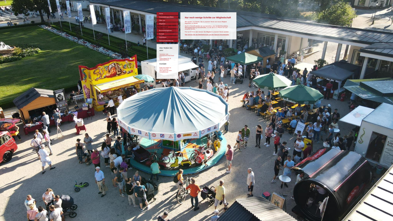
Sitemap (170, 82)
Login (233, 81)
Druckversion (163, 82)
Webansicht (231, 83)
